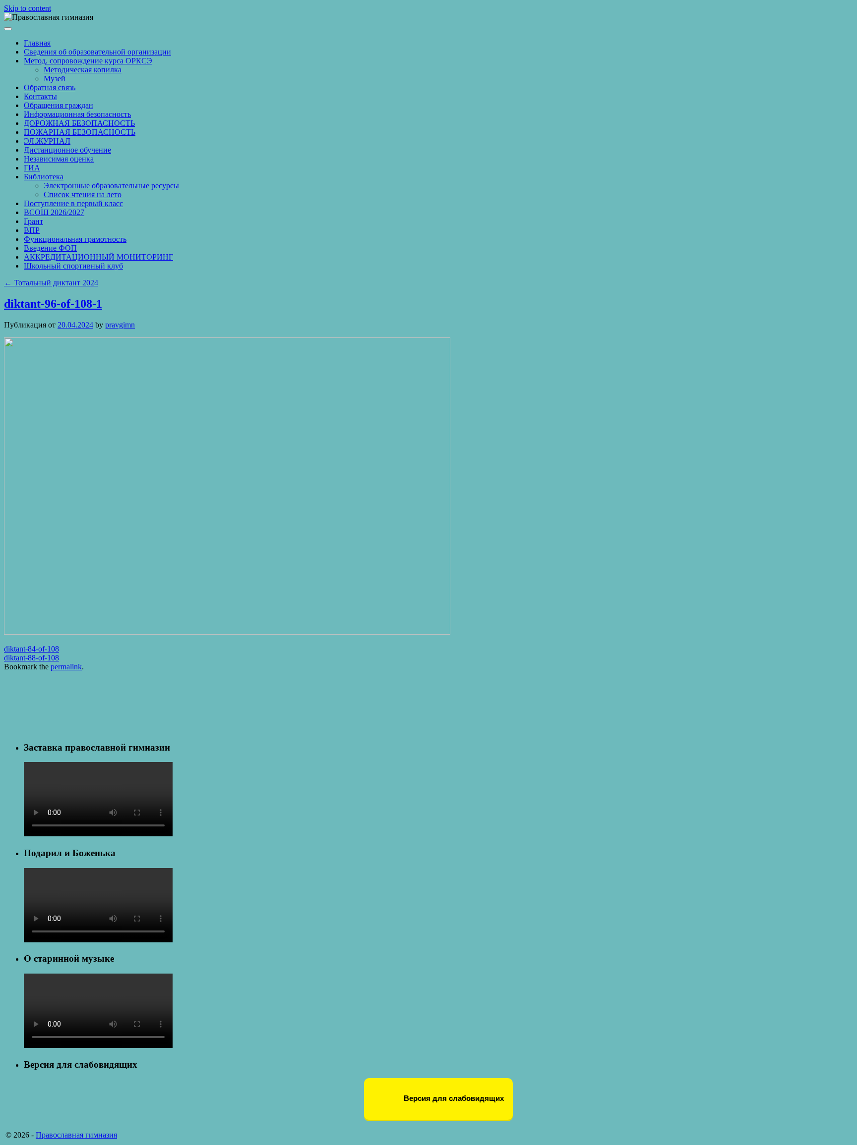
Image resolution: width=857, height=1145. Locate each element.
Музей (54, 78)
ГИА (32, 168)
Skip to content (27, 8)
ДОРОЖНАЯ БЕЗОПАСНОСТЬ (79, 123)
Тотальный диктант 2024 (51, 282)
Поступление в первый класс (73, 203)
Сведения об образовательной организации (97, 52)
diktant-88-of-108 (31, 658)
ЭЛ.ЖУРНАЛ (47, 141)
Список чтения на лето (83, 194)
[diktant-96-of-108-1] (227, 632)
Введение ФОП (50, 248)
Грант (33, 221)
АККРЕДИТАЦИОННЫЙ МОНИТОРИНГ (98, 257)
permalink (66, 666)
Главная (37, 43)
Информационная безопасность (77, 114)
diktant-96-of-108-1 (53, 303)
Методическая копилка (83, 69)
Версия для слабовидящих (453, 1098)
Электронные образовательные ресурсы (111, 185)
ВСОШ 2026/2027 (54, 212)
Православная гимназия (76, 1135)
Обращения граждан (58, 105)
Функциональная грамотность (75, 239)
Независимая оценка (59, 159)
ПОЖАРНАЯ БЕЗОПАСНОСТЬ (79, 132)
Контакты (40, 96)
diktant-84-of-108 (31, 649)
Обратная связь (49, 87)
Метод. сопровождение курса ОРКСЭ (88, 60)
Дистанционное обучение (67, 150)
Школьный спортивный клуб (73, 266)
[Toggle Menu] (8, 28)
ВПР (32, 230)
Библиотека (43, 176)
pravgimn (120, 325)
